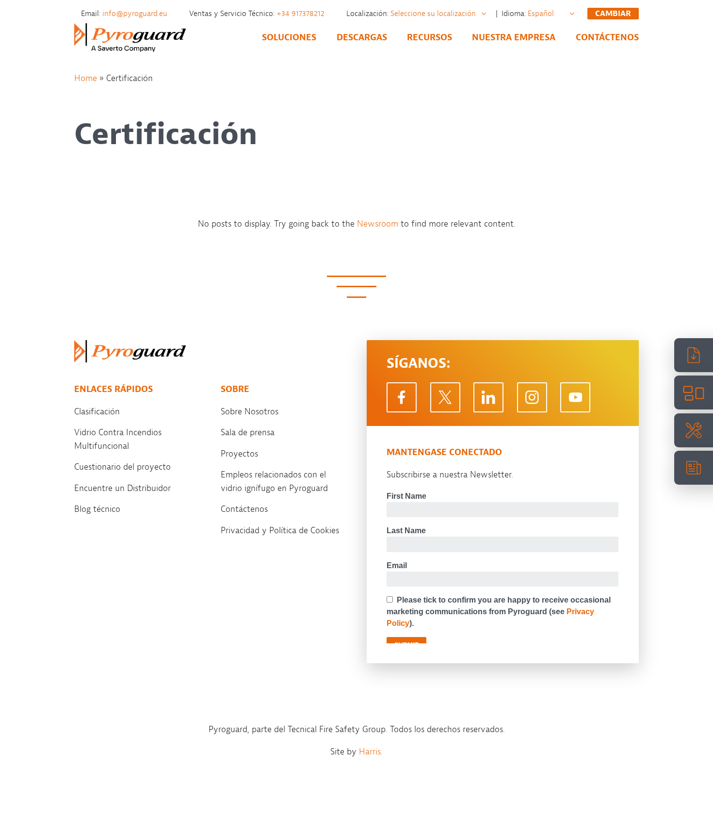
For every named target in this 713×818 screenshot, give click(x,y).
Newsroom (377, 223)
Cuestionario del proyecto (122, 467)
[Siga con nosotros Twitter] (445, 397)
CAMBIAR (613, 13)
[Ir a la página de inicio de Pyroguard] (130, 351)
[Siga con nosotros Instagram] (532, 397)
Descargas (362, 37)
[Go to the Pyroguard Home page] (130, 37)
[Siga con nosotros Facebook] (402, 397)
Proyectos (239, 453)
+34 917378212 (301, 13)
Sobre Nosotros (249, 411)
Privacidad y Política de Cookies (280, 530)
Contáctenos (607, 37)
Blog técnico (97, 509)
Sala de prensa (248, 432)
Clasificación (97, 411)
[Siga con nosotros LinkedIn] (488, 397)
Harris (370, 751)
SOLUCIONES (289, 37)
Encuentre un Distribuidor (122, 488)
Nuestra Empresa (513, 37)
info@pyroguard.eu (135, 13)
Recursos (429, 37)
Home (85, 78)
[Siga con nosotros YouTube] (575, 397)
